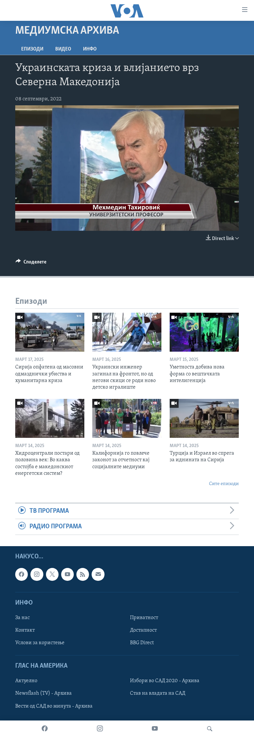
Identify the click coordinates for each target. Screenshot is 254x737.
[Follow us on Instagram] (36, 574)
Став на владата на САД (157, 693)
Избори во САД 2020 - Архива (164, 681)
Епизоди (32, 49)
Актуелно (26, 681)
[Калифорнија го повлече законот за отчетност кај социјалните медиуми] (126, 418)
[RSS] (82, 574)
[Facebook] (44, 728)
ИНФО (90, 49)
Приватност (144, 617)
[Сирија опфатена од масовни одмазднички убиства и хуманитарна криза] (49, 332)
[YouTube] (155, 728)
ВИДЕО (63, 49)
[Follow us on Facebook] (21, 574)
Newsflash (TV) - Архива (43, 693)
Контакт (25, 630)
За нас (22, 617)
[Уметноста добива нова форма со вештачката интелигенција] (204, 332)
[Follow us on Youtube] (67, 574)
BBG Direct (142, 643)
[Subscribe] (98, 574)
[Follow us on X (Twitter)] (52, 574)
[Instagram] (100, 728)
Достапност (143, 630)
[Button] (31, 263)
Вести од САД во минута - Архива (54, 706)
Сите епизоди (224, 483)
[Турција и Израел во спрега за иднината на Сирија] (204, 418)
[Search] (210, 728)
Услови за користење (39, 643)
